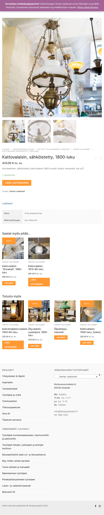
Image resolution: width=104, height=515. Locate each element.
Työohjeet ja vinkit (11, 395)
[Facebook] (96, 506)
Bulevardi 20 (8, 492)
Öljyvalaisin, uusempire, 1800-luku (38, 332)
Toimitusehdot (9, 401)
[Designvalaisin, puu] (100, 158)
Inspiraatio (7, 382)
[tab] (7, 204)
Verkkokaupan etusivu (23, 149)
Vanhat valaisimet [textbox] (77, 376)
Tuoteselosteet (9, 388)
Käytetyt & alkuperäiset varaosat (54, 149)
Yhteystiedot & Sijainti (13, 376)
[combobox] (78, 376)
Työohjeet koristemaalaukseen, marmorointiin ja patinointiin (25, 437)
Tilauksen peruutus (11, 419)
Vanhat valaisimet (81, 149)
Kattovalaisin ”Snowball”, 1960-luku (12, 269)
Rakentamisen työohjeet (14, 473)
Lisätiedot (7, 203)
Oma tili (6, 413)
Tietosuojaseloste (11, 407)
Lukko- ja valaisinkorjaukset (16, 485)
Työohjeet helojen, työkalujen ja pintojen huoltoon (22, 447)
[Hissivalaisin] (95, 158)
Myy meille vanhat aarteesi (16, 460)
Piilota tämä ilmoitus (87, 7)
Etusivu (5, 149)
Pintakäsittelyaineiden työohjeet (18, 479)
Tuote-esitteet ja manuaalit (16, 467)
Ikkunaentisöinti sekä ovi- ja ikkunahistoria (24, 454)
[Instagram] (100, 506)
